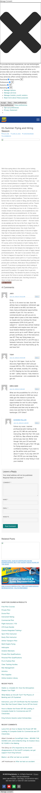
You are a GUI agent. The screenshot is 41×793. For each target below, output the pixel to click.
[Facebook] (4, 786)
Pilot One (6, 133)
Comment (7, 482)
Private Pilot (6, 610)
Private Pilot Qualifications (11, 654)
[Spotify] (14, 786)
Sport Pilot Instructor (9, 634)
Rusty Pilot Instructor (9, 637)
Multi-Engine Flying (8, 644)
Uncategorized (28, 133)
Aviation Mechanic (8, 651)
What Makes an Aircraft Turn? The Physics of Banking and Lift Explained (18, 696)
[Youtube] (9, 786)
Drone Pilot (6, 613)
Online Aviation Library (10, 678)
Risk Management (8, 668)
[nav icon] (38, 120)
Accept (3, 103)
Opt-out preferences (11, 108)
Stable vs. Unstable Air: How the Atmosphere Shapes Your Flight (18, 689)
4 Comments (7, 136)
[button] (20, 32)
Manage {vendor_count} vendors (15, 95)
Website (6, 517)
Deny (10, 103)
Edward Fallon (20, 420)
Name (5, 499)
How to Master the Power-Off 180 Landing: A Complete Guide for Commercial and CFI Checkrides (18, 711)
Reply (37, 296)
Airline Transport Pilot (9, 641)
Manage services (10, 93)
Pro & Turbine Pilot (8, 661)
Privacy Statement (10, 110)
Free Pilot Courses (8, 607)
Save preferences (7, 105)
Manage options (10, 90)
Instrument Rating (8, 617)
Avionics (5, 671)
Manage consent (7, 792)
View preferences (20, 103)
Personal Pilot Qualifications (12, 658)
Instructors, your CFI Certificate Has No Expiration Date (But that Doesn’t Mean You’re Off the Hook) (20, 562)
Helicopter (5, 647)
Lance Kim (5, 729)
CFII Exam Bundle (8, 627)
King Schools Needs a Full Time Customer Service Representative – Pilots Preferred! (20, 587)
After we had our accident (19, 757)
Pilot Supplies (6, 675)
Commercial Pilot (8, 620)
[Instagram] (19, 786)
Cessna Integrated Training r (12, 630)
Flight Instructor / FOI (9, 624)
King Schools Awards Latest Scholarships (16, 718)
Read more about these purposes (16, 98)
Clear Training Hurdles (10, 664)
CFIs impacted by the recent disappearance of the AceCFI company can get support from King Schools (19, 750)
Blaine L (4, 757)
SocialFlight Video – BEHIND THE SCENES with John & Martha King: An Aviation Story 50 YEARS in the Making (20, 740)
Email (5, 508)
